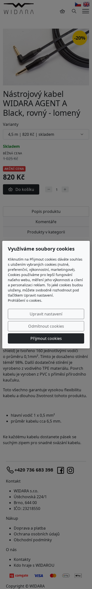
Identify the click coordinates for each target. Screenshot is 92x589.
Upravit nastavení (46, 314)
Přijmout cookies (46, 338)
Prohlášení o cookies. (25, 300)
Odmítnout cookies (46, 326)
